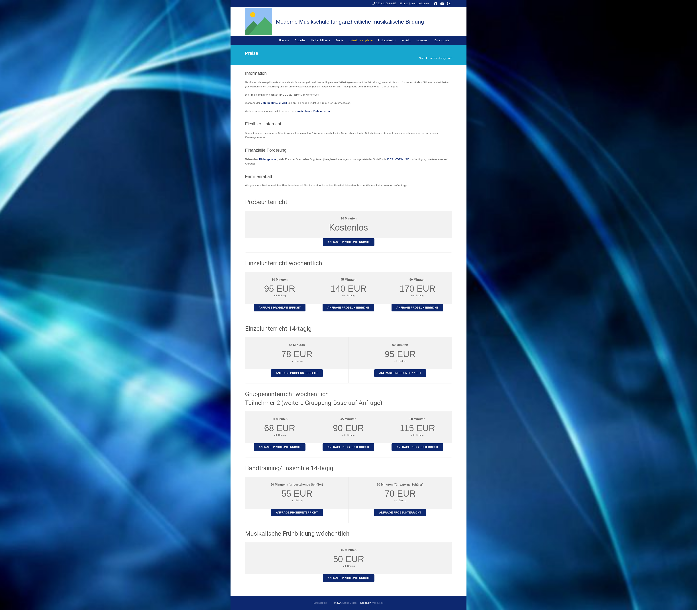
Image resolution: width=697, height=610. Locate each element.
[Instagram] (448, 3)
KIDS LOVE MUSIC (398, 159)
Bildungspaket (268, 159)
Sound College (350, 603)
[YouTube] (442, 3)
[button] (331, 40)
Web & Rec (378, 603)
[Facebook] (435, 3)
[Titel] (258, 21)
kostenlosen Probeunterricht (314, 111)
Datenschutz (320, 603)
